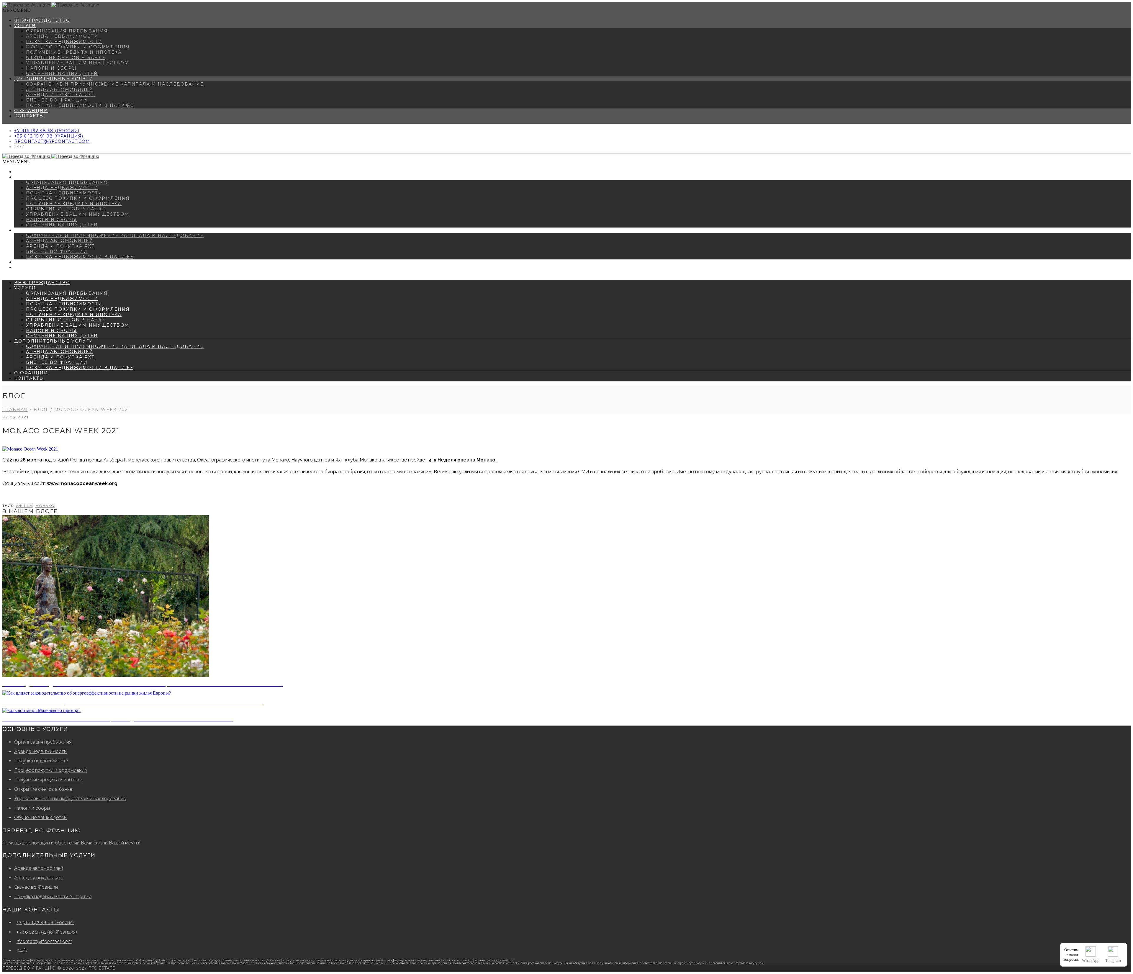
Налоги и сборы (51, 68)
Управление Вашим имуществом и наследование (70, 798)
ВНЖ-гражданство (42, 20)
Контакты (29, 116)
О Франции (31, 110)
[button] (16, 10)
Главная (15, 409)
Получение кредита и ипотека (74, 52)
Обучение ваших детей (62, 73)
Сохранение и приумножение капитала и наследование (115, 84)
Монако (45, 505)
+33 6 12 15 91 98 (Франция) (48, 136)
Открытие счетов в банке (65, 57)
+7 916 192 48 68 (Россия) (46, 130)
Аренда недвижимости (62, 36)
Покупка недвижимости (64, 41)
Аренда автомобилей (59, 89)
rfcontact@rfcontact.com (52, 141)
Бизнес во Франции (57, 100)
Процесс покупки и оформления (78, 47)
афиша (24, 505)
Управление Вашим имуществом (77, 63)
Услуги (25, 25)
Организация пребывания (67, 31)
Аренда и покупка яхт (60, 94)
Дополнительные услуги (53, 78)
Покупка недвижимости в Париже (79, 105)
